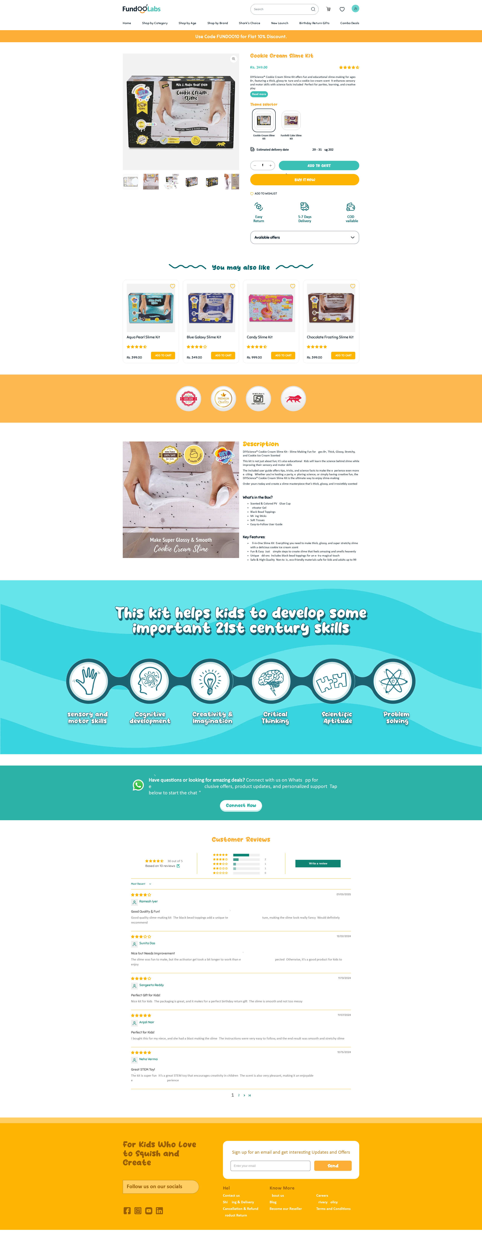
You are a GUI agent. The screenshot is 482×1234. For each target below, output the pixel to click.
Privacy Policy (327, 1202)
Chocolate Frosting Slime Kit (330, 337)
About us (277, 1196)
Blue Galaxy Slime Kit (204, 337)
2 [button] (239, 1095)
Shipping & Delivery (238, 1202)
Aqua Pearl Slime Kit (143, 337)
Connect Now (241, 806)
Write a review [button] (318, 863)
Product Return (235, 1215)
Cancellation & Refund (240, 1209)
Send (333, 1166)
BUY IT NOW (304, 180)
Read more (259, 94)
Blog (273, 1202)
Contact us (231, 1196)
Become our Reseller (286, 1209)
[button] (349, 68)
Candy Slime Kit (260, 337)
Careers (322, 1196)
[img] (141, 895)
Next (135, 181)
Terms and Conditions (333, 1209)
